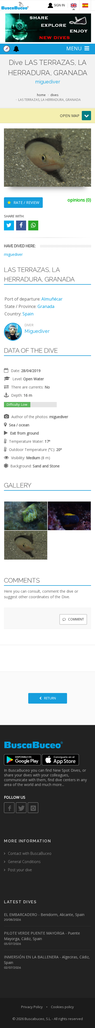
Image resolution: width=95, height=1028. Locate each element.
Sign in (59, 5)
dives (54, 95)
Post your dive (20, 869)
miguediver (47, 81)
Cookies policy (62, 1006)
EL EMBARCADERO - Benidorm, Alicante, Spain (44, 914)
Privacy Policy (32, 1006)
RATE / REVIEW (25, 202)
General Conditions (24, 861)
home (41, 95)
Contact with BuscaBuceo (29, 853)
